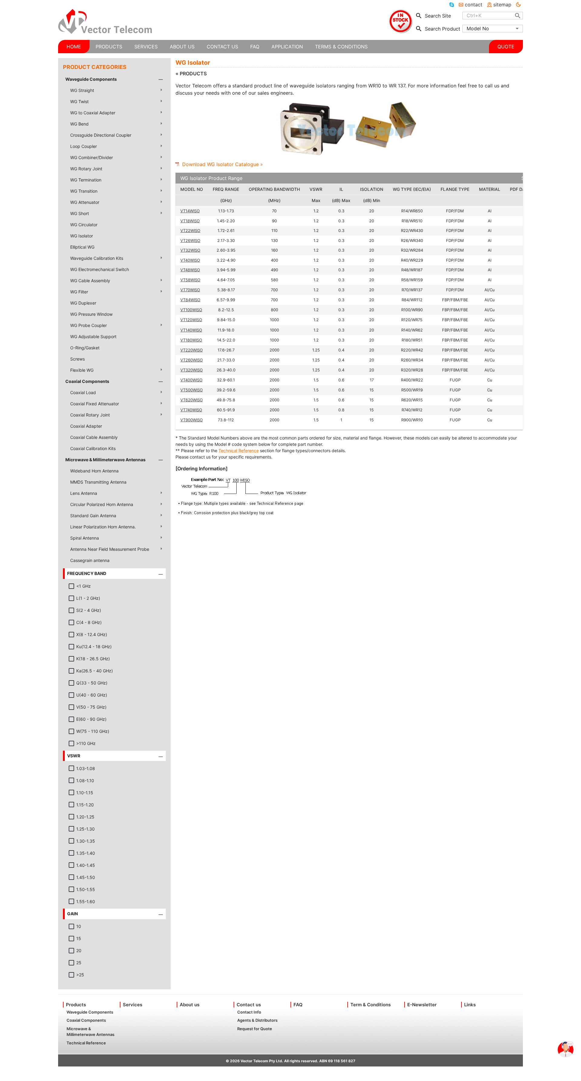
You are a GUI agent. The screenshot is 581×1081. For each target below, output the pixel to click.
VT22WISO (190, 230)
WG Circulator (83, 224)
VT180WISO (191, 340)
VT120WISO (191, 319)
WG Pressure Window (91, 314)
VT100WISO (191, 309)
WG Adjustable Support (93, 336)
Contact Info (249, 1012)
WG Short (79, 213)
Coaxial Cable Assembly (94, 437)
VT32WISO (190, 250)
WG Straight (82, 90)
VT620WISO (191, 399)
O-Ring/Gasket (85, 347)
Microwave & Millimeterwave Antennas (105, 459)
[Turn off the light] (518, 4)
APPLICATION (287, 47)
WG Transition (83, 191)
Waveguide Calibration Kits (96, 258)
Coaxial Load (83, 392)
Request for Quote (254, 1028)
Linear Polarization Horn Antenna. (103, 526)
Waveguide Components (91, 79)
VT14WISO (190, 210)
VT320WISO (191, 369)
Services (132, 1005)
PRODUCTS (109, 47)
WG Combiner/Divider (91, 157)
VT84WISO (190, 299)
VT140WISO (191, 330)
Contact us (249, 1005)
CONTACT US (222, 47)
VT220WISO (191, 350)
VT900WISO (191, 419)
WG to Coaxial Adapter (92, 112)
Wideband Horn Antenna (94, 470)
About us (189, 1005)
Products (76, 1005)
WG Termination (85, 179)
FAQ (298, 1005)
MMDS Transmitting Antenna (98, 482)
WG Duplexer (83, 302)
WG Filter (79, 291)
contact (473, 5)
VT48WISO (190, 269)
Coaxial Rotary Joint (90, 414)
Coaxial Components (87, 381)
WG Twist (79, 101)
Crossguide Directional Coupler (100, 135)
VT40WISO (190, 260)
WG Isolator (81, 235)
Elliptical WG (82, 247)
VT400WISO (191, 379)
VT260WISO (191, 360)
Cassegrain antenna (90, 560)
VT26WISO (190, 240)
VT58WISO (190, 279)
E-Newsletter (422, 1005)
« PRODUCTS (191, 73)
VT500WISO (191, 389)
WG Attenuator (84, 202)
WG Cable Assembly (90, 280)
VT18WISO (190, 220)
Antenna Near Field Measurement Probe (109, 549)
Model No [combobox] (478, 28)
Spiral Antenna (84, 537)
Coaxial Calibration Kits (93, 448)
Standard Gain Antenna (93, 515)
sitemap (502, 5)
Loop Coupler (83, 146)
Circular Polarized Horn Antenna (101, 504)
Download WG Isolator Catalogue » (222, 164)
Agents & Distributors (257, 1020)
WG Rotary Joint (86, 168)
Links (470, 1005)
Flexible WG (82, 370)
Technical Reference (238, 450)
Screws (77, 358)
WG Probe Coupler (88, 325)
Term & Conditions (370, 1005)
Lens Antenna (83, 493)
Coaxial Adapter (86, 426)
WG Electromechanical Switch (99, 269)
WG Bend (79, 123)
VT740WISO (191, 409)
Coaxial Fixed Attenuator (94, 403)
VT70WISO (190, 289)
